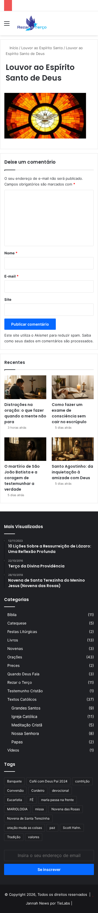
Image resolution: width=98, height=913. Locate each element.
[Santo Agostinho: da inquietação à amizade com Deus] (73, 449)
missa (39, 809)
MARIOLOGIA (17, 809)
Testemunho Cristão (25, 691)
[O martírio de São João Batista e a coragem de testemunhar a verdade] (25, 449)
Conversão (15, 790)
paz (52, 828)
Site (7, 299)
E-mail (11, 276)
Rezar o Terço (19, 682)
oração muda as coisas (24, 828)
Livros (12, 640)
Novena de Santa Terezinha (28, 818)
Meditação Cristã (26, 725)
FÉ (31, 800)
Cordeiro (37, 790)
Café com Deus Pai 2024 (48, 781)
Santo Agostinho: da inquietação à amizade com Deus (72, 472)
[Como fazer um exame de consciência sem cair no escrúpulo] (73, 387)
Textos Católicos (21, 699)
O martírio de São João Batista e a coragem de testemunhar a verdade (22, 478)
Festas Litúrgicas (22, 631)
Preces (13, 665)
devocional (60, 790)
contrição (82, 781)
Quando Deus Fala (23, 674)
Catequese (16, 623)
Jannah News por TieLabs (48, 903)
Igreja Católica (24, 716)
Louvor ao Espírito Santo (42, 48)
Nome (10, 253)
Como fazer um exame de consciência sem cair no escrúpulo (69, 413)
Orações (14, 657)
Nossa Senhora (25, 733)
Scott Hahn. (72, 828)
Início (13, 48)
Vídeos (13, 750)
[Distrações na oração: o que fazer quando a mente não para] (25, 387)
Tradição (13, 837)
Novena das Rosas (65, 809)
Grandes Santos (25, 708)
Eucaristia (14, 800)
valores (33, 837)
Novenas (15, 648)
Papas (17, 742)
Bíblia (12, 614)
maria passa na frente (57, 800)
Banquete (14, 781)
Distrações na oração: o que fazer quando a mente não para (25, 413)
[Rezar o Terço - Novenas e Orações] (32, 23)
